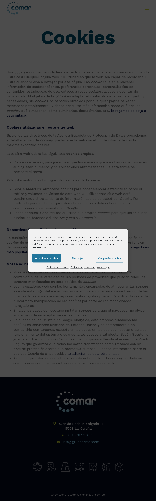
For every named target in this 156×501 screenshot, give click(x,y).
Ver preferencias (109, 258)
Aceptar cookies (46, 258)
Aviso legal (103, 267)
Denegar (78, 258)
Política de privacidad (83, 267)
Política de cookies (58, 267)
